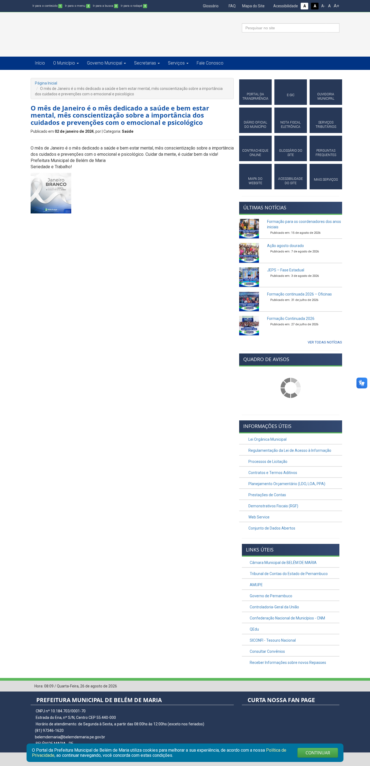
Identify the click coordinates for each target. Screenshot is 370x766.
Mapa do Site (253, 6)
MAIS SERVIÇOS (326, 179)
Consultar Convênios (267, 651)
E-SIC (290, 95)
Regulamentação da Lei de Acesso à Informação (289, 450)
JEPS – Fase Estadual (285, 270)
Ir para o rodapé (133, 6)
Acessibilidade (285, 6)
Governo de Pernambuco (270, 596)
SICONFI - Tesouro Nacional (272, 640)
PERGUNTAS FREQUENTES (326, 153)
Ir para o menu (77, 6)
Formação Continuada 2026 (290, 318)
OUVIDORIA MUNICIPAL (325, 96)
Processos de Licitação (267, 461)
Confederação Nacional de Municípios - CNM (287, 618)
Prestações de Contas (267, 495)
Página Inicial (46, 83)
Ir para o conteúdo (47, 6)
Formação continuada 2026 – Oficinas (299, 294)
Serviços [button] (176, 63)
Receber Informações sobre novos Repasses (287, 662)
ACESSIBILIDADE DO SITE (290, 181)
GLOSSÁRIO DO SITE (290, 153)
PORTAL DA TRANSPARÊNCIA (255, 96)
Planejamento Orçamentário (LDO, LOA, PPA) (286, 484)
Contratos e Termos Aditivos (272, 472)
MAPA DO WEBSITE (255, 181)
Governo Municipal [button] (104, 63)
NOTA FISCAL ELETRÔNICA (290, 125)
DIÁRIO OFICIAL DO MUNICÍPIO (255, 125)
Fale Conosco (210, 63)
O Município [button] (64, 63)
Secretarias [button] (145, 63)
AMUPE (256, 585)
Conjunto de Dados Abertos (271, 528)
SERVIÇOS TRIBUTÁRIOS (326, 125)
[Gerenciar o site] (335, 686)
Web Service (259, 517)
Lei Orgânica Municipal (267, 439)
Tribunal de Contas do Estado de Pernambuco (288, 574)
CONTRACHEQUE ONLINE (255, 153)
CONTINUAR (318, 753)
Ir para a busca (105, 6)
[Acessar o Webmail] (327, 686)
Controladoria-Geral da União (274, 607)
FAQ (232, 6)
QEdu (254, 629)
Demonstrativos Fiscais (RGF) (273, 506)
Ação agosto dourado (285, 246)
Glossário (210, 6)
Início (40, 63)
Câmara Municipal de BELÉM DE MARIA (283, 562)
